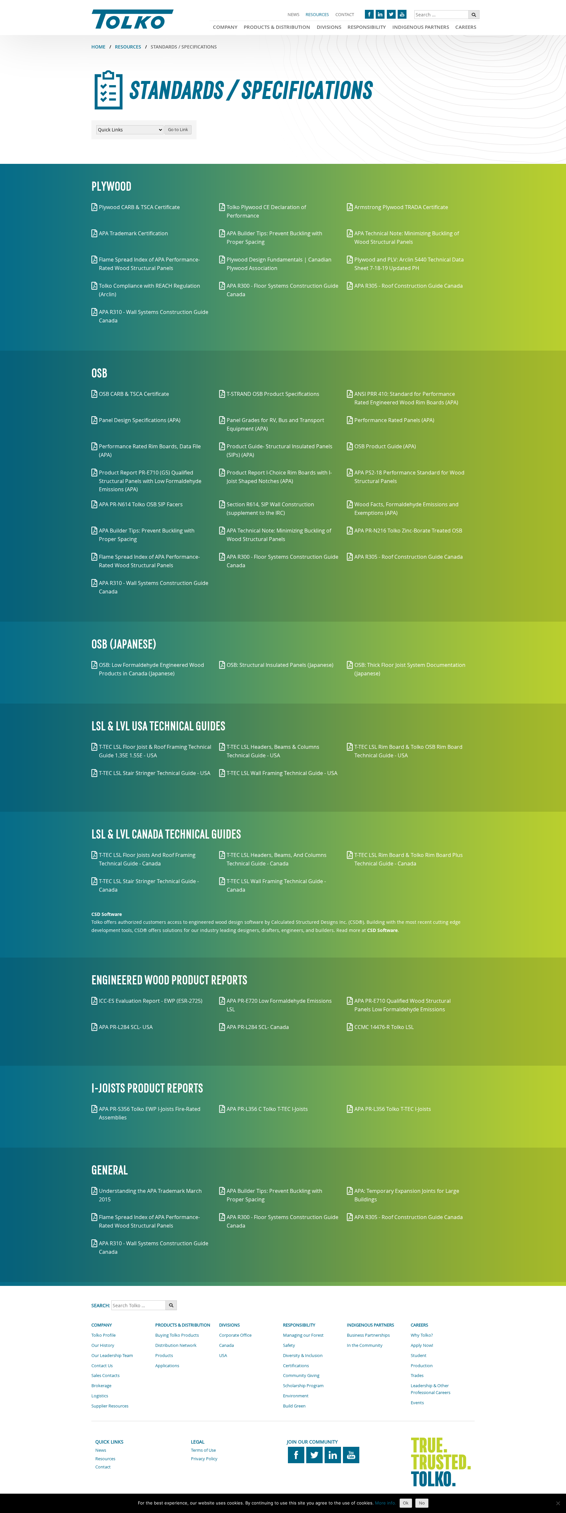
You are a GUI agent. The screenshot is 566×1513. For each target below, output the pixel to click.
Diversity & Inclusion (303, 1355)
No (422, 1503)
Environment (296, 1396)
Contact (344, 14)
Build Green (294, 1406)
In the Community (365, 1345)
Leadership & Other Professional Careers (430, 1389)
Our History (102, 1345)
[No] (558, 1503)
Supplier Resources (109, 1406)
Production (422, 1365)
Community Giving (301, 1375)
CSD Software (106, 914)
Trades (417, 1375)
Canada (226, 1345)
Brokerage (101, 1385)
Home (98, 47)
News (293, 14)
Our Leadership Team (112, 1355)
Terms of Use (203, 1450)
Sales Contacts (105, 1375)
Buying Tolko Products (177, 1335)
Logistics (99, 1396)
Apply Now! (422, 1345)
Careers (465, 27)
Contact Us (102, 1365)
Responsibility (367, 27)
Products (164, 1355)
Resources (317, 14)
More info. (385, 1502)
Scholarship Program (303, 1385)
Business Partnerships (368, 1335)
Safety (289, 1345)
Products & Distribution (277, 27)
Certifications (296, 1365)
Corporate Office (235, 1335)
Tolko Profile (103, 1335)
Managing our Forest (303, 1335)
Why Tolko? (422, 1335)
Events (417, 1403)
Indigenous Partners (420, 27)
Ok (405, 1503)
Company (225, 27)
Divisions (329, 27)
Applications (167, 1365)
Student (418, 1355)
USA (223, 1355)
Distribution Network (176, 1345)
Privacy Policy (204, 1459)
